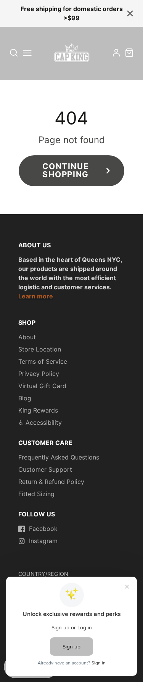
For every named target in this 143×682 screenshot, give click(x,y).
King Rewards (38, 410)
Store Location (39, 349)
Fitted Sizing (36, 494)
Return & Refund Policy (51, 481)
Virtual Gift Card (42, 386)
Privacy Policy (38, 373)
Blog (24, 398)
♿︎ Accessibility (40, 422)
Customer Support (45, 469)
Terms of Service (42, 361)
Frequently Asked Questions (58, 457)
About (27, 337)
